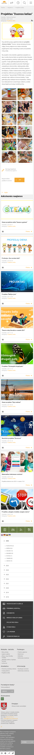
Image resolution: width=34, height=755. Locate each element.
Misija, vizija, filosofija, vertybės (7, 656)
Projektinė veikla (19, 7)
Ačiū (18, 180)
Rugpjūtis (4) (10, 545)
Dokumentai (10, 613)
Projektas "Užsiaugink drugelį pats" (12, 366)
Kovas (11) (9, 556)
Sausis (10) (9, 561)
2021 (7, 583)
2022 (7, 579)
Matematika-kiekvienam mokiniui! (12, 474)
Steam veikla (11, 627)
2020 (7, 588)
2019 (7, 592)
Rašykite (4, 691)
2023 (7, 574)
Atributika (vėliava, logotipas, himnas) (9, 660)
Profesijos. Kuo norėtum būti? (11, 258)
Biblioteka (20, 656)
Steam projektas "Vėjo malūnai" (11, 402)
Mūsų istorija (5, 652)
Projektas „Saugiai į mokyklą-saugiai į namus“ (16, 512)
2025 (7, 565)
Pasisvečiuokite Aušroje (15, 603)
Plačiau (28, 231)
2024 (7, 570)
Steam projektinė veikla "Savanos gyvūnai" (14, 222)
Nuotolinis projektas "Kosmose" (11, 438)
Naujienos (10, 7)
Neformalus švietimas (23, 658)
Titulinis (3, 7)
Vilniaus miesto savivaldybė (19, 706)
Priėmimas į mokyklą (13, 608)
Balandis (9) (9, 553)
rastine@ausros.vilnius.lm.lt (11, 718)
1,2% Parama (11, 631)
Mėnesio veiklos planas (14, 617)
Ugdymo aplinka (6, 654)
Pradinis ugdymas (22, 652)
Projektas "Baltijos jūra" (9, 294)
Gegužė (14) (9, 550)
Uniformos (4, 663)
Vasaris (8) (9, 558)
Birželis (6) (9, 548)
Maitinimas (21, 654)
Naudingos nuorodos (23, 669)
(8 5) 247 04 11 (10, 717)
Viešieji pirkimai (6, 670)
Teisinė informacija (13, 636)
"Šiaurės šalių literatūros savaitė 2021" (13, 330)
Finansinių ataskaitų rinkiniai (9, 669)
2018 (7, 597)
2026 (7, 541)
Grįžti (6, 192)
